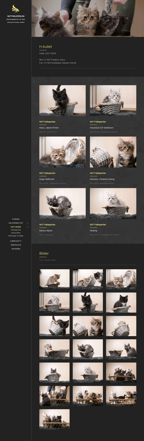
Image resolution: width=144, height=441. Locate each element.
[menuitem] (16, 219)
